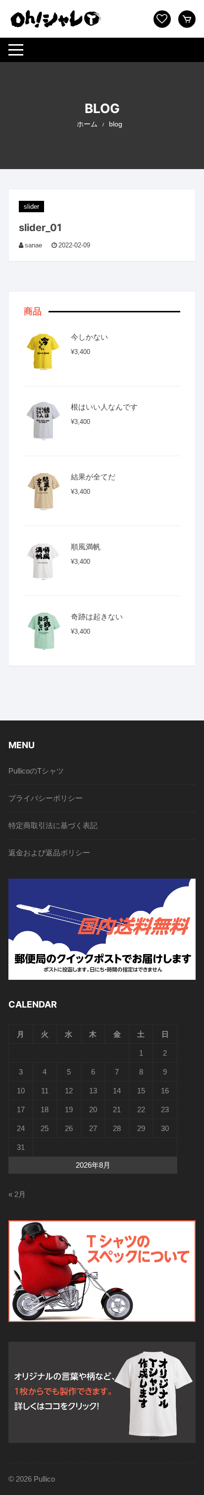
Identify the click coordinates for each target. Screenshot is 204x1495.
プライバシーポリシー (45, 798)
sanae (33, 245)
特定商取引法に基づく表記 (53, 825)
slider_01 (40, 228)
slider (31, 206)
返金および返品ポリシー (49, 852)
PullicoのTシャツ (36, 771)
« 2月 (17, 1194)
